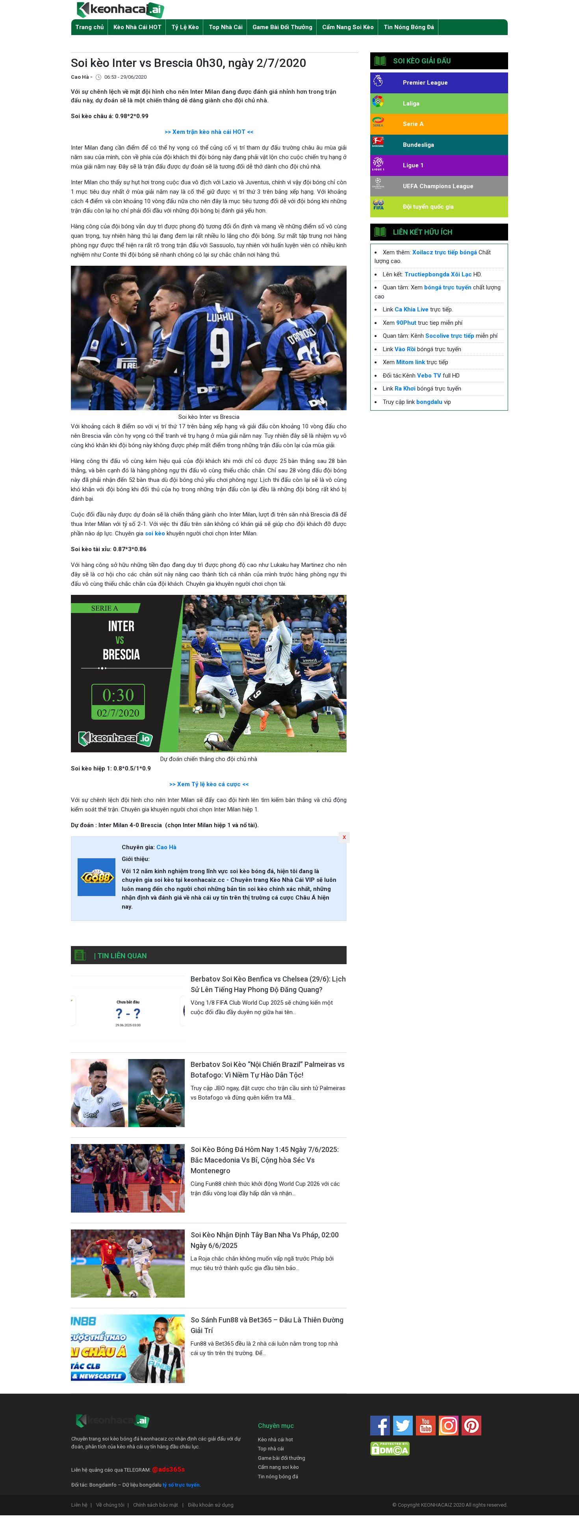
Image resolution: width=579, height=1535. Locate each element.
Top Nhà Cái (226, 27)
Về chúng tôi (112, 1505)
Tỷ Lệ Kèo (185, 27)
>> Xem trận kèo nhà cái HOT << (209, 131)
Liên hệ (81, 1505)
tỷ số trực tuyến (181, 1485)
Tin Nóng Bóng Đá (409, 27)
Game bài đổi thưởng (281, 1458)
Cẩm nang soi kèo (278, 1467)
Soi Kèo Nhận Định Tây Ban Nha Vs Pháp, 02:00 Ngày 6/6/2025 (265, 1240)
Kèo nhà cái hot (275, 1439)
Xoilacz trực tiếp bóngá (444, 252)
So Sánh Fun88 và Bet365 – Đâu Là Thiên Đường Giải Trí (267, 1325)
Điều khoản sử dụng (211, 1505)
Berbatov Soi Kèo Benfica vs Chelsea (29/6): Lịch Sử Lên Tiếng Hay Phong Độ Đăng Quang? (268, 984)
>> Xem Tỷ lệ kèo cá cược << (209, 784)
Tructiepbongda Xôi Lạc (438, 274)
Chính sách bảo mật (158, 1505)
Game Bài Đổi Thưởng (282, 27)
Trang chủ (89, 27)
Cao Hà (166, 847)
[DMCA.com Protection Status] (390, 1448)
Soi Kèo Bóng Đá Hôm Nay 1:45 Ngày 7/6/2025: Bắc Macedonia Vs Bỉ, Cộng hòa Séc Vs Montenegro (265, 1160)
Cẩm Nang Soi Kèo (348, 27)
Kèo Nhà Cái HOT (137, 27)
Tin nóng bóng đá (278, 1476)
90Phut (406, 322)
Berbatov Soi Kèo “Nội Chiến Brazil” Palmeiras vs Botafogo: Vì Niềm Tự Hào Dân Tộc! (268, 1069)
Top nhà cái (271, 1449)
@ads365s (168, 1469)
